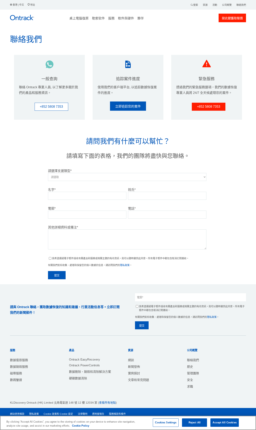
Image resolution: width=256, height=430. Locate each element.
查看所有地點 (107, 402)
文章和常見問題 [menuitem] (138, 380)
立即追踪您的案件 (128, 106)
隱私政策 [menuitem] (34, 414)
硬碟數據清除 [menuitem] (78, 378)
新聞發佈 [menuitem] (134, 366)
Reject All (195, 422)
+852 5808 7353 (51, 106)
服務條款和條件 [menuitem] (117, 414)
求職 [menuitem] (190, 386)
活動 (214, 5)
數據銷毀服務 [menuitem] (19, 366)
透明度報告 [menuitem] (98, 414)
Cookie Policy (80, 425)
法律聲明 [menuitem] (82, 414)
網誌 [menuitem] (131, 360)
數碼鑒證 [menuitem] (16, 380)
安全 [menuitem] (190, 380)
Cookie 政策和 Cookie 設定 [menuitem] (58, 414)
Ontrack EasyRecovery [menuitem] (84, 359)
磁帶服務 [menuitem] (16, 373)
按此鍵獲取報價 (232, 18)
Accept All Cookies (224, 422)
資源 (205, 5)
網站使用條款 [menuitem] (17, 414)
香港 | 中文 (18, 4)
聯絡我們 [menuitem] (193, 360)
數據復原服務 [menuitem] (19, 360)
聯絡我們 (241, 5)
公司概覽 (227, 5)
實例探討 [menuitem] (134, 373)
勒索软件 (98, 18)
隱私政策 (125, 265)
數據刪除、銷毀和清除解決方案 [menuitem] (90, 371)
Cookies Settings (165, 422)
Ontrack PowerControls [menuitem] (84, 365)
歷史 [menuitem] (190, 366)
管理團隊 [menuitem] (193, 373)
